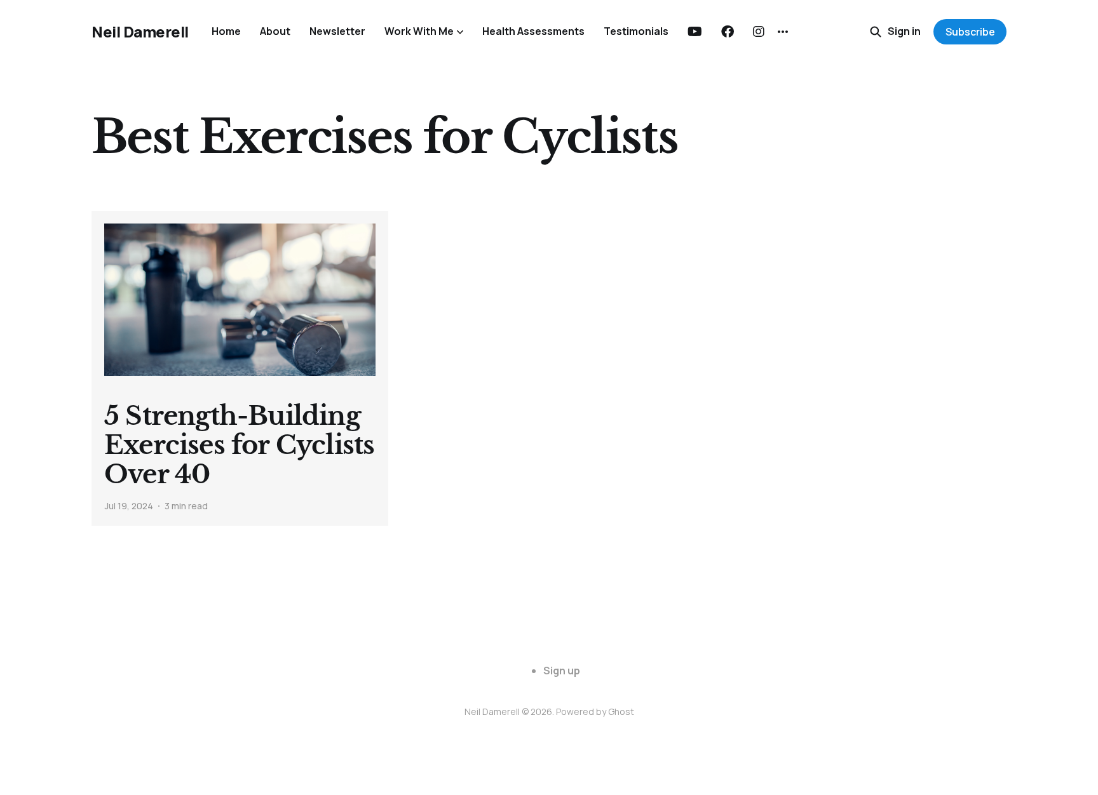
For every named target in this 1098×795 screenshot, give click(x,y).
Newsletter (337, 31)
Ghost (621, 711)
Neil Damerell (140, 31)
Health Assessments (533, 31)
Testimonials (636, 31)
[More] (782, 31)
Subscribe (970, 32)
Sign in (904, 31)
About (275, 31)
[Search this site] (875, 31)
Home (226, 31)
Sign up (561, 671)
